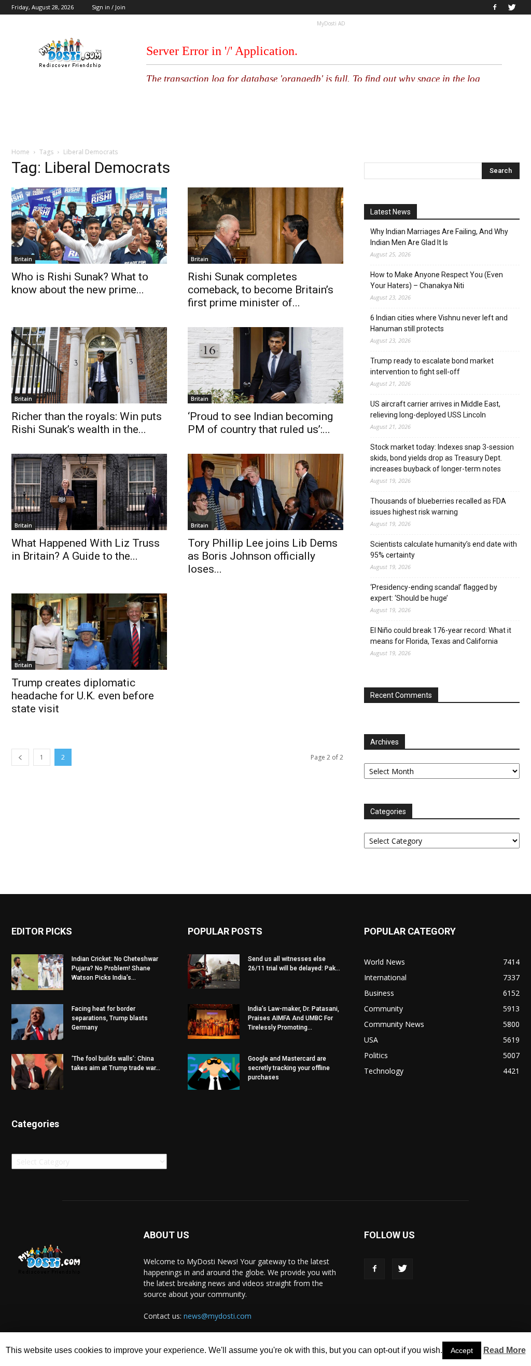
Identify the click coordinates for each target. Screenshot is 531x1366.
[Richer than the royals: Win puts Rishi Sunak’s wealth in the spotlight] (89, 365)
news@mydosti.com (217, 1316)
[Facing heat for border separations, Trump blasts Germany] (37, 1022)
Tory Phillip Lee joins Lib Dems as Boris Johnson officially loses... (263, 556)
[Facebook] (494, 7)
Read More (504, 1350)
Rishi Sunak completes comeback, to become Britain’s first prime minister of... (260, 290)
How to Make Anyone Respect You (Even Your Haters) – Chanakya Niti (436, 280)
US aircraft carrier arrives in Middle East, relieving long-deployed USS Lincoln (435, 409)
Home (20, 151)
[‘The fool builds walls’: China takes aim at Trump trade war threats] (37, 1072)
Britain (23, 259)
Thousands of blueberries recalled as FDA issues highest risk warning (438, 506)
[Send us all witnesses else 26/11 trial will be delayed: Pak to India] (214, 971)
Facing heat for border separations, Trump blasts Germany (110, 1018)
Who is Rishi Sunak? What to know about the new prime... (79, 283)
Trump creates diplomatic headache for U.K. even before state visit (82, 696)
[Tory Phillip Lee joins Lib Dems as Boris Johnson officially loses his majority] (265, 492)
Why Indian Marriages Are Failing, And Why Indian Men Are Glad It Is (439, 237)
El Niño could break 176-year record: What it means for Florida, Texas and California (440, 635)
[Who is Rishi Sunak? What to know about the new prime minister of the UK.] (89, 225)
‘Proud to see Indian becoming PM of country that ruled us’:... (260, 423)
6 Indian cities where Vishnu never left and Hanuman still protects (439, 323)
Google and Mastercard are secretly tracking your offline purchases (289, 1068)
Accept (462, 1350)
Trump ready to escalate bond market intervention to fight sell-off (432, 366)
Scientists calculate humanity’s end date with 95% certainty (443, 549)
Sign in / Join (108, 7)
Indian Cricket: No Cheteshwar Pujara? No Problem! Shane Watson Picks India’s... (115, 968)
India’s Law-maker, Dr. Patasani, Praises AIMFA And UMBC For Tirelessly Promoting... (293, 1018)
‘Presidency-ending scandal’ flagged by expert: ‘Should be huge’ (433, 592)
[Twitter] (512, 7)
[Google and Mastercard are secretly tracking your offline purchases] (214, 1072)
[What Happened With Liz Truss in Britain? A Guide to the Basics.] (89, 492)
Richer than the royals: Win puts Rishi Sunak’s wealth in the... (86, 423)
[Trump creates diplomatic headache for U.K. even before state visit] (89, 631)
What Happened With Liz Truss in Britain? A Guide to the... (85, 549)
